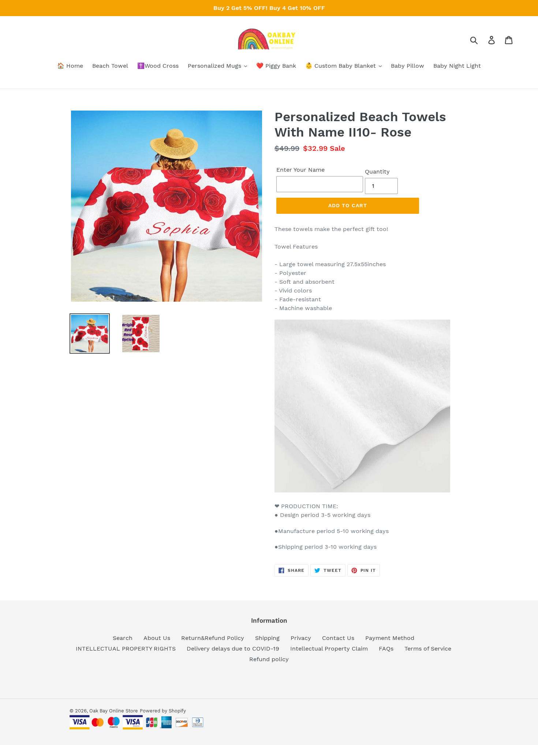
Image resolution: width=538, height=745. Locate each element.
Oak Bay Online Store (113, 711)
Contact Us (338, 637)
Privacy (301, 637)
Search (122, 637)
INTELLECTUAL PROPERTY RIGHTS (126, 648)
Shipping (267, 637)
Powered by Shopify (163, 711)
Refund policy (269, 659)
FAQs (386, 648)
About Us (156, 637)
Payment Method (389, 637)
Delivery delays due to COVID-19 (233, 648)
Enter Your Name (300, 169)
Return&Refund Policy (212, 637)
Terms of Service (427, 648)
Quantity (377, 171)
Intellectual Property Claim (329, 648)
